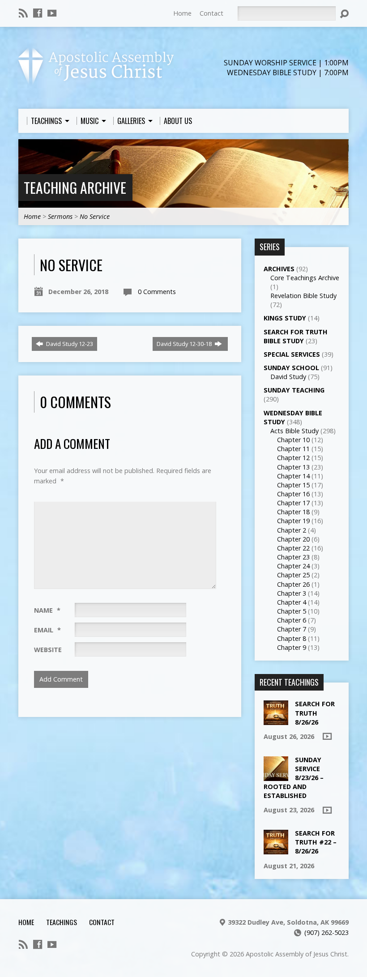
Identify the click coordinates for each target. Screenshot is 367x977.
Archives (279, 269)
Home (182, 13)
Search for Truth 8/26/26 (315, 713)
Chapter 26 (293, 584)
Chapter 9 (291, 647)
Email (47, 630)
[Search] (344, 13)
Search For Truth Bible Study (296, 336)
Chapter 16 (293, 494)
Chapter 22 (293, 548)
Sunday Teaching (294, 390)
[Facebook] (37, 13)
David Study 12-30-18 (185, 344)
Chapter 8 (291, 638)
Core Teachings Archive (304, 277)
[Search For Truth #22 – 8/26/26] (276, 849)
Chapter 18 (293, 512)
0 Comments (157, 291)
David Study (288, 376)
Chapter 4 (291, 602)
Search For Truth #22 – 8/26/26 (316, 842)
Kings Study (285, 318)
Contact (211, 13)
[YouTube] (51, 13)
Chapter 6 (291, 620)
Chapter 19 (293, 520)
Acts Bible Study (294, 431)
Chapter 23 (293, 557)
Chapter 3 (291, 593)
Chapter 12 (293, 457)
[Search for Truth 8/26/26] (276, 720)
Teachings (61, 922)
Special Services (292, 354)
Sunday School (291, 367)
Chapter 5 (291, 611)
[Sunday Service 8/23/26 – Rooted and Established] (276, 776)
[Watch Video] (327, 736)
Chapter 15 (293, 485)
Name (47, 610)
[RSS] (23, 13)
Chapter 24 (293, 566)
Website (48, 649)
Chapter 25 (293, 575)
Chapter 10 (293, 439)
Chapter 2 (291, 530)
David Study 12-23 (69, 344)
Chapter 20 (293, 539)
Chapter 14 (293, 476)
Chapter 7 (291, 629)
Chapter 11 (293, 448)
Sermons (60, 216)
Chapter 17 (293, 503)
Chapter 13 (293, 467)
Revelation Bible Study (303, 295)
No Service (95, 216)
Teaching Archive (75, 187)
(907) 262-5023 (326, 932)
